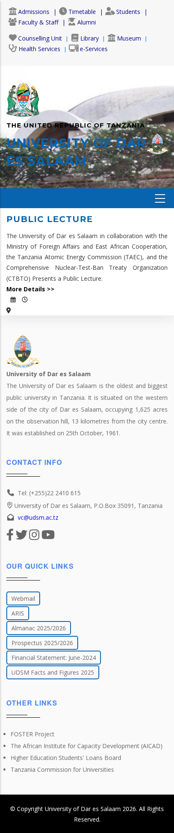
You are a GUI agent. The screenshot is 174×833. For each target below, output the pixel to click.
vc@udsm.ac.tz (38, 517)
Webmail (23, 598)
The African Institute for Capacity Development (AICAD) (87, 746)
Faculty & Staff (38, 22)
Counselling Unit (40, 38)
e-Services (94, 49)
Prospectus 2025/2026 (42, 643)
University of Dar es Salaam (83, 809)
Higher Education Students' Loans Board (66, 758)
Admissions (33, 12)
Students (128, 12)
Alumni (86, 22)
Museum (129, 38)
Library (89, 38)
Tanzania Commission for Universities (62, 769)
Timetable (82, 12)
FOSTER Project (32, 734)
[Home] (22, 95)
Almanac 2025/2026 (38, 628)
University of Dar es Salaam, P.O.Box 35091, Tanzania (88, 506)
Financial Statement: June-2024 (53, 658)
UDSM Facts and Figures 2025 (52, 672)
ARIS (17, 613)
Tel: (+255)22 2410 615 (49, 493)
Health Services (39, 49)
